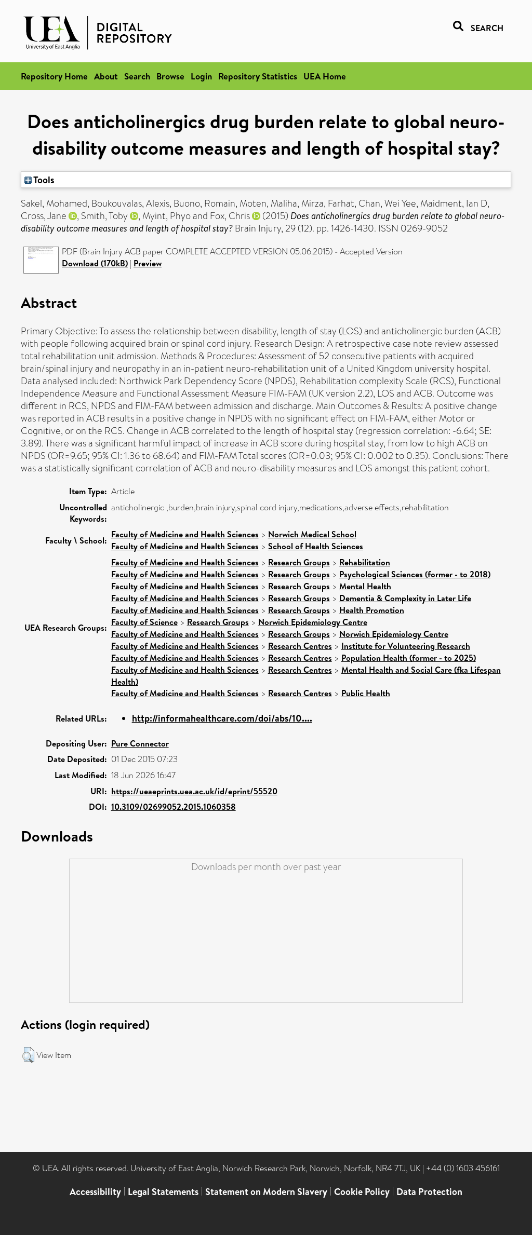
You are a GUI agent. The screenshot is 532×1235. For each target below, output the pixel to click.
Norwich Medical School (312, 534)
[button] (28, 1055)
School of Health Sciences (315, 546)
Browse (170, 76)
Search (137, 76)
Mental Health (365, 586)
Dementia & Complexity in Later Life (405, 598)
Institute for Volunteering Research (405, 646)
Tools (43, 179)
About (106, 76)
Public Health (365, 693)
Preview (148, 263)
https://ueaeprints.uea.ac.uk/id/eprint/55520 (194, 791)
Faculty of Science (144, 622)
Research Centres (300, 646)
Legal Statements (163, 1191)
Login (201, 76)
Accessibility (95, 1191)
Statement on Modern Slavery (266, 1191)
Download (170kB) (95, 263)
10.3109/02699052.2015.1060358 (173, 806)
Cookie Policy (362, 1191)
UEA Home (324, 76)
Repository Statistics (257, 76)
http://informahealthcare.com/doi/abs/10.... (222, 718)
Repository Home (54, 76)
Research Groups (299, 562)
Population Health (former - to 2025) (408, 657)
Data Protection (429, 1191)
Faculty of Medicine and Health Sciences (185, 534)
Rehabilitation (364, 562)
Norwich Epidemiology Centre (312, 622)
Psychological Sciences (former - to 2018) (414, 574)
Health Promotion (371, 610)
